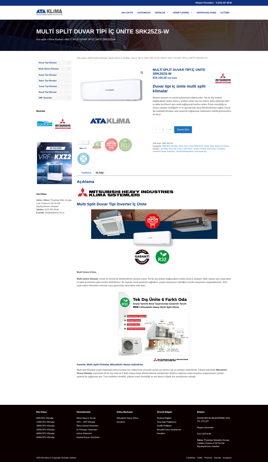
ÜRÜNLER (160, 12)
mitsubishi (221, 149)
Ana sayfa (41, 39)
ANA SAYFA (127, 12)
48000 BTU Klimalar (45, 433)
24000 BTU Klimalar (45, 429)
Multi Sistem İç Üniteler (119, 58)
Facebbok (190, 458)
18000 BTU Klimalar (45, 425)
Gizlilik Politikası (164, 425)
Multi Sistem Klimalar (97, 58)
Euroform (121, 422)
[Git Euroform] (44, 131)
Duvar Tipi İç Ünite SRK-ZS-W (145, 58)
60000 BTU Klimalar (45, 437)
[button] (141, 72)
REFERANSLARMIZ (206, 12)
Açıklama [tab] (86, 173)
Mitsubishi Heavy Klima (127, 418)
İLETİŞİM (225, 12)
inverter (196, 149)
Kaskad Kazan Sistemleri (88, 437)
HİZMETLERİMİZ (181, 12)
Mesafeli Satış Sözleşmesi (169, 429)
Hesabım (161, 433)
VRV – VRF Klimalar (85, 422)
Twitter (200, 458)
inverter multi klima (208, 149)
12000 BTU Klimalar (45, 422)
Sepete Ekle (183, 129)
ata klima (164, 149)
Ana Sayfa (81, 58)
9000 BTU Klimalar (170, 146)
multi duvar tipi (200, 151)
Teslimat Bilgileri (164, 418)
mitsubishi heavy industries (164, 151)
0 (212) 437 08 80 (224, 3)
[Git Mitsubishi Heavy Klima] (62, 131)
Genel (206, 146)
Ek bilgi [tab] (100, 173)
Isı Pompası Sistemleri (86, 429)
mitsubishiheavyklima (184, 151)
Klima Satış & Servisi (86, 418)
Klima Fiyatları (56, 39)
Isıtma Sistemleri (84, 433)
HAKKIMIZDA (144, 12)
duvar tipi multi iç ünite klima (180, 149)
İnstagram (227, 458)
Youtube (217, 458)
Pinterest (208, 458)
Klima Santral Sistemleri (87, 425)
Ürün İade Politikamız (166, 422)
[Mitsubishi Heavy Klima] (223, 79)
